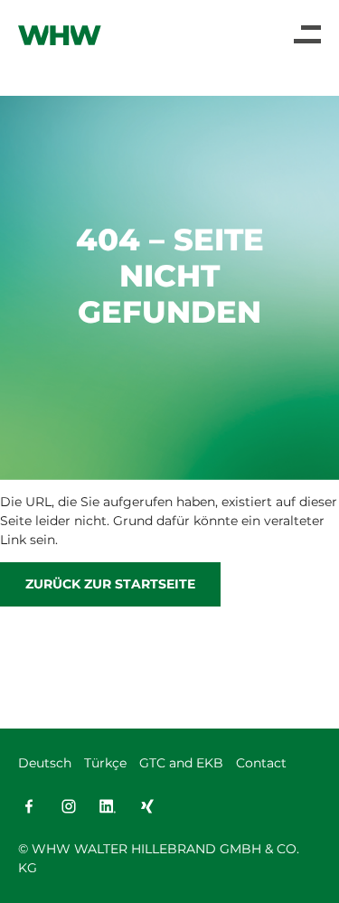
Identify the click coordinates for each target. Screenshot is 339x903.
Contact (261, 763)
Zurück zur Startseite (110, 584)
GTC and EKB (181, 763)
